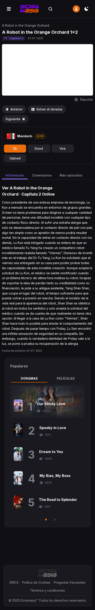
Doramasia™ (29, 600)
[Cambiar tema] (86, 9)
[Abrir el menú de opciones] (9, 9)
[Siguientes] (55, 519)
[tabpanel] (47, 453)
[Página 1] (46, 519)
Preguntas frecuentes (70, 582)
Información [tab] (15, 175)
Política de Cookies (36, 582)
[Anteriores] (40, 519)
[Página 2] (49, 519)
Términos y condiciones (47, 590)
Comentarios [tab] (42, 175)
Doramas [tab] (29, 378)
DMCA (14, 582)
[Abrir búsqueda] (50, 9)
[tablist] (47, 378)
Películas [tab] (66, 378)
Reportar (86, 99)
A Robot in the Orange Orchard (25, 25)
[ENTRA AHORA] (76, 8)
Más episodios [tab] (71, 175)
